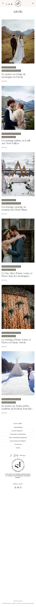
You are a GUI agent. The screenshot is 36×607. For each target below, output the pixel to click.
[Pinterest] (9, 4)
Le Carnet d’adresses (17, 430)
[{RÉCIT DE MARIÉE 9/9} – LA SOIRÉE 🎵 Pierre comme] (18, 505)
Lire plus (4, 81)
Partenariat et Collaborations (18, 434)
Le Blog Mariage (18, 427)
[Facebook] (11, 4)
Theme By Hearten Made (28, 603)
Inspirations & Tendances (8, 67)
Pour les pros (18, 444)
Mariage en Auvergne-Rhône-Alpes (11, 70)
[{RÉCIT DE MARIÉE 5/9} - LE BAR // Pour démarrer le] (18, 587)
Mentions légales (18, 601)
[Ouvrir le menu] (32, 3)
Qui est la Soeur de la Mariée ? (18, 441)
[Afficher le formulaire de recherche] (3, 3)
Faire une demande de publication (18, 437)
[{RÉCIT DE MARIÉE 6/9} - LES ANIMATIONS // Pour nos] (18, 567)
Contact (18, 447)
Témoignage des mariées (8, 137)
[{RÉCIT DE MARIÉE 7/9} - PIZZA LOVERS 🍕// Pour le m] (18, 546)
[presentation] (18, 41)
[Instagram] (6, 4)
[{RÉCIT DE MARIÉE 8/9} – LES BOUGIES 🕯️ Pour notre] (18, 526)
